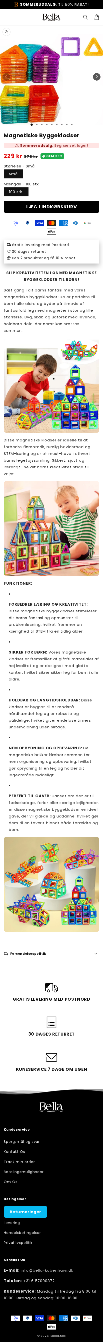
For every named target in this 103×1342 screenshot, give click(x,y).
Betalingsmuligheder (24, 1171)
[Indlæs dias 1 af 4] (46, 124)
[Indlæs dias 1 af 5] (51, 124)
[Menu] (6, 17)
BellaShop (58, 1336)
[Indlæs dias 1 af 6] (56, 124)
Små (13, 173)
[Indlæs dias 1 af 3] (41, 124)
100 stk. (16, 191)
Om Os (11, 1181)
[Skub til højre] (96, 77)
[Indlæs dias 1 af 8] (66, 124)
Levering (12, 1222)
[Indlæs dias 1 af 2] (36, 124)
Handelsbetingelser (22, 1232)
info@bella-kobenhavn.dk (47, 1270)
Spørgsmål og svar (22, 1141)
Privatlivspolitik (18, 1242)
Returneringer (25, 1211)
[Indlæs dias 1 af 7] (61, 124)
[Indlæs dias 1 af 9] (71, 124)
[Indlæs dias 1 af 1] (31, 124)
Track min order (19, 1161)
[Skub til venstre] (6, 77)
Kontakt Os (14, 1151)
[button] (85, 17)
